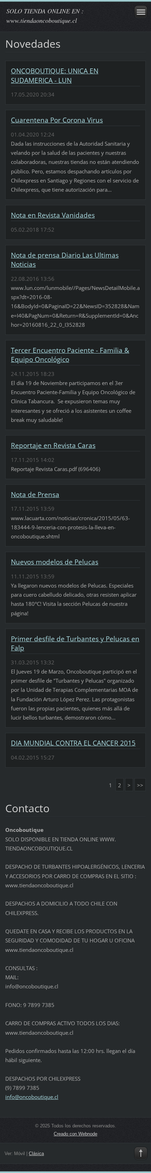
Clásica (36, 1153)
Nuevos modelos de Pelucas (54, 561)
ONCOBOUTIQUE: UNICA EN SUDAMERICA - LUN (54, 75)
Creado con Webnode (75, 1133)
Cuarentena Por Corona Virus (57, 120)
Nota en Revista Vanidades (53, 215)
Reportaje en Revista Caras (53, 445)
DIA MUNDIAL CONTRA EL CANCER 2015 (73, 743)
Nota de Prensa (35, 494)
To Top (140, 1153)
